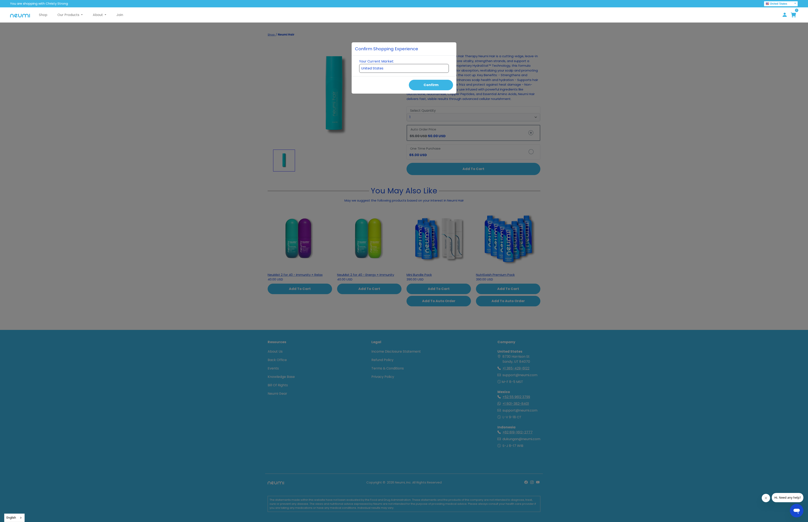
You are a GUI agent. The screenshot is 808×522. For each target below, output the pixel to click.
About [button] (98, 14)
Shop (43, 14)
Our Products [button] (68, 14)
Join (119, 14)
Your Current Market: (376, 61)
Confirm (431, 84)
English (11, 518)
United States (778, 3)
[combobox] (14, 518)
